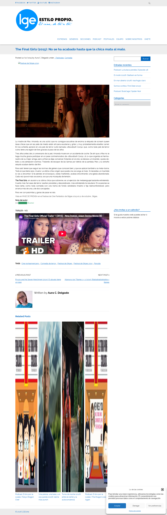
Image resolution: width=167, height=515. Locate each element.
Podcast (97, 39)
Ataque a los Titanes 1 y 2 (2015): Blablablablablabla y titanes (87, 280)
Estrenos (62, 39)
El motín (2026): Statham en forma (128, 75)
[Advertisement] (131, 121)
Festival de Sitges (65, 263)
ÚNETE (147, 39)
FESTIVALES (109, 39)
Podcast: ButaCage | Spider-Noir (127, 91)
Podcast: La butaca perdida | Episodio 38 (131, 70)
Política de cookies (135, 511)
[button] (162, 489)
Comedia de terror (48, 263)
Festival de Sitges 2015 (83, 263)
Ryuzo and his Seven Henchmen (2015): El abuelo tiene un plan (38, 280)
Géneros (73, 39)
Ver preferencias (154, 506)
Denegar (136, 506)
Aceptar (117, 506)
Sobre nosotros (134, 39)
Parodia (97, 263)
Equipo (119, 39)
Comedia (68, 58)
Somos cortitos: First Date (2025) (127, 86)
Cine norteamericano (30, 263)
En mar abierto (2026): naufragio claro (130, 80)
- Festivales (59, 58)
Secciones (85, 39)
